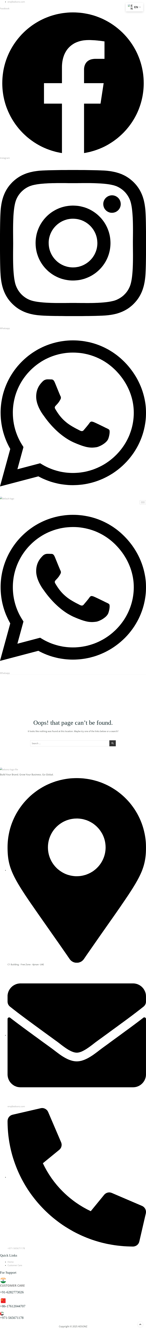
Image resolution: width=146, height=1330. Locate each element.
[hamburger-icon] (143, 502)
